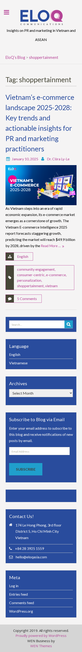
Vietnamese (18, 363)
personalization (29, 280)
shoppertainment (30, 286)
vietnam (51, 286)
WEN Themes (41, 646)
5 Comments (27, 298)
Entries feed (18, 594)
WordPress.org (21, 611)
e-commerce (56, 275)
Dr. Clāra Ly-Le (58, 159)
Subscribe (26, 469)
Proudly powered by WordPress (41, 635)
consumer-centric (31, 275)
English (22, 256)
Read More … (51, 246)
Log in (13, 586)
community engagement (36, 269)
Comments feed (21, 602)
